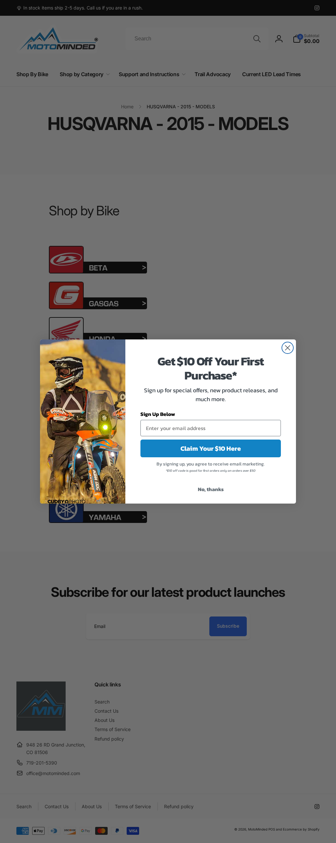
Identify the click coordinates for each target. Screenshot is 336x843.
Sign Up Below (157, 414)
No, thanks (211, 489)
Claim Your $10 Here (210, 448)
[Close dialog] (287, 348)
